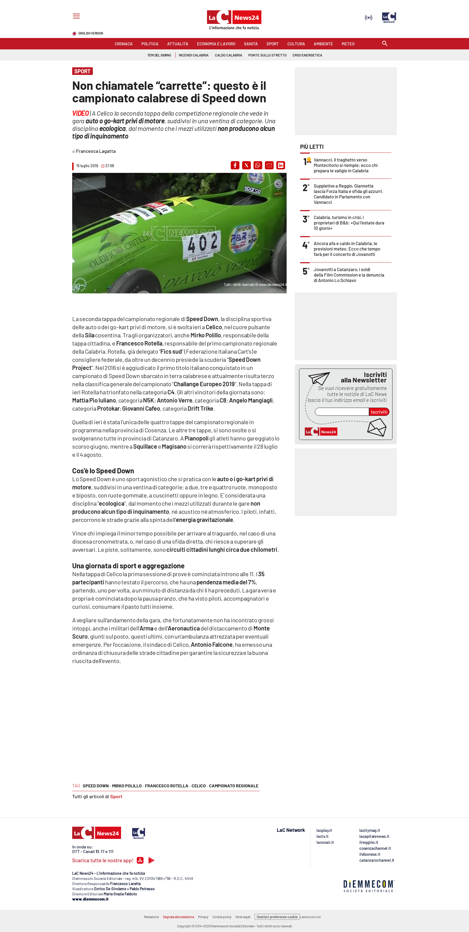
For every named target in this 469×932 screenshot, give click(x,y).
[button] (235, 165)
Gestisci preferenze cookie (277, 917)
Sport (116, 796)
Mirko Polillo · (128, 785)
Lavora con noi (310, 917)
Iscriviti (379, 412)
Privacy (203, 917)
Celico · (200, 785)
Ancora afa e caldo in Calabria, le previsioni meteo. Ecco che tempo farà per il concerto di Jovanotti (347, 248)
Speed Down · (97, 785)
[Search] (385, 44)
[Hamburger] (75, 17)
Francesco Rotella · (167, 785)
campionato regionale (233, 785)
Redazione (151, 917)
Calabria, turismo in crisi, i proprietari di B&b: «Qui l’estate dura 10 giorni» (349, 222)
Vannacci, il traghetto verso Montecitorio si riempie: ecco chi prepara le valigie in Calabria (346, 165)
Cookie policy (222, 917)
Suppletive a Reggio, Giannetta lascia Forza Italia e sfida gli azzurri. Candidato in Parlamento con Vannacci (348, 194)
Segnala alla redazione (178, 917)
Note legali (243, 917)
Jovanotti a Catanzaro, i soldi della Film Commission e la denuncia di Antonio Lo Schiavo (349, 275)
